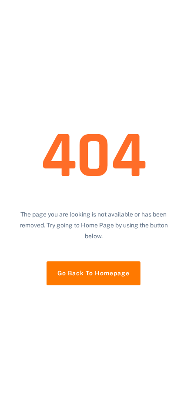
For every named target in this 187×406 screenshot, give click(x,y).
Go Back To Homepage (93, 273)
